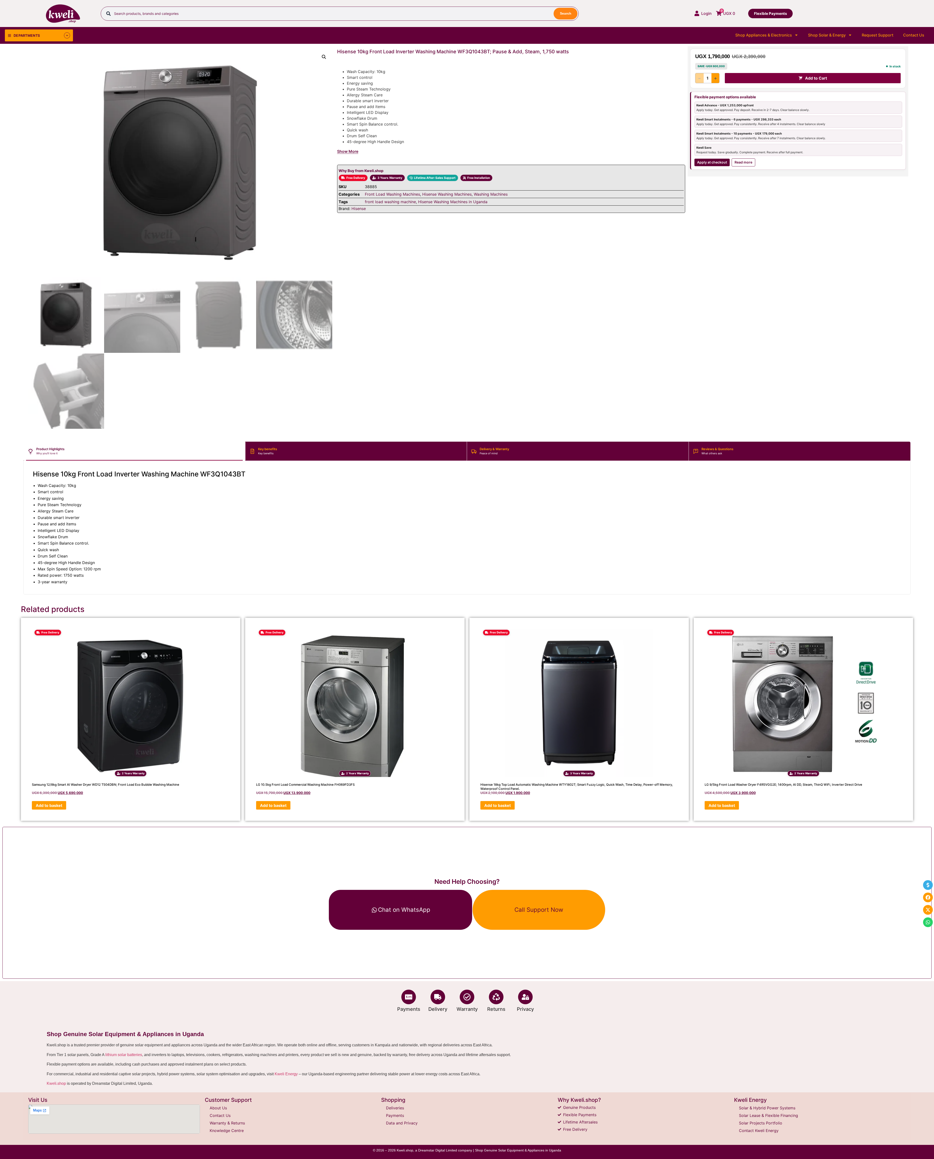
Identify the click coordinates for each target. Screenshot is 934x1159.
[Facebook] (928, 897)
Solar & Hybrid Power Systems (767, 1107)
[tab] (134, 451)
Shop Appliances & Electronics (763, 35)
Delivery (437, 1009)
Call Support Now (538, 909)
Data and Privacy (402, 1123)
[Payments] (408, 997)
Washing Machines (491, 194)
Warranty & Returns (227, 1123)
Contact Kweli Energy (759, 1130)
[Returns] (496, 997)
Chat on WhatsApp (404, 909)
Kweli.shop (56, 1083)
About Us (218, 1107)
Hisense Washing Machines (447, 194)
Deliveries (395, 1107)
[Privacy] (525, 997)
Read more (743, 162)
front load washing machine (390, 201)
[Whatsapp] (928, 922)
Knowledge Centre (227, 1130)
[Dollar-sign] (928, 885)
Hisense (358, 208)
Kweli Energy (286, 1074)
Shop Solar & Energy (827, 35)
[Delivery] (438, 997)
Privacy (525, 1009)
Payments (408, 1009)
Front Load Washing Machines (392, 194)
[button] (324, 57)
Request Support (877, 35)
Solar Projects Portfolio (760, 1123)
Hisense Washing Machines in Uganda (452, 201)
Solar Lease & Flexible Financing (768, 1115)
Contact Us (913, 35)
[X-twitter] (928, 910)
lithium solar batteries (123, 1055)
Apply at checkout (712, 162)
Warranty (467, 1009)
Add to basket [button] (49, 805)
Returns (496, 1009)
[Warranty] (467, 997)
